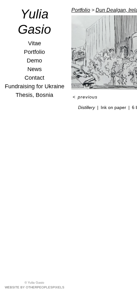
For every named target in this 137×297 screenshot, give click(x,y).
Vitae (34, 43)
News (34, 69)
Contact (34, 78)
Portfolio (34, 52)
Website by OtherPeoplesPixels (34, 287)
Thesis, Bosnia (34, 95)
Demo (34, 60)
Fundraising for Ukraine (34, 86)
